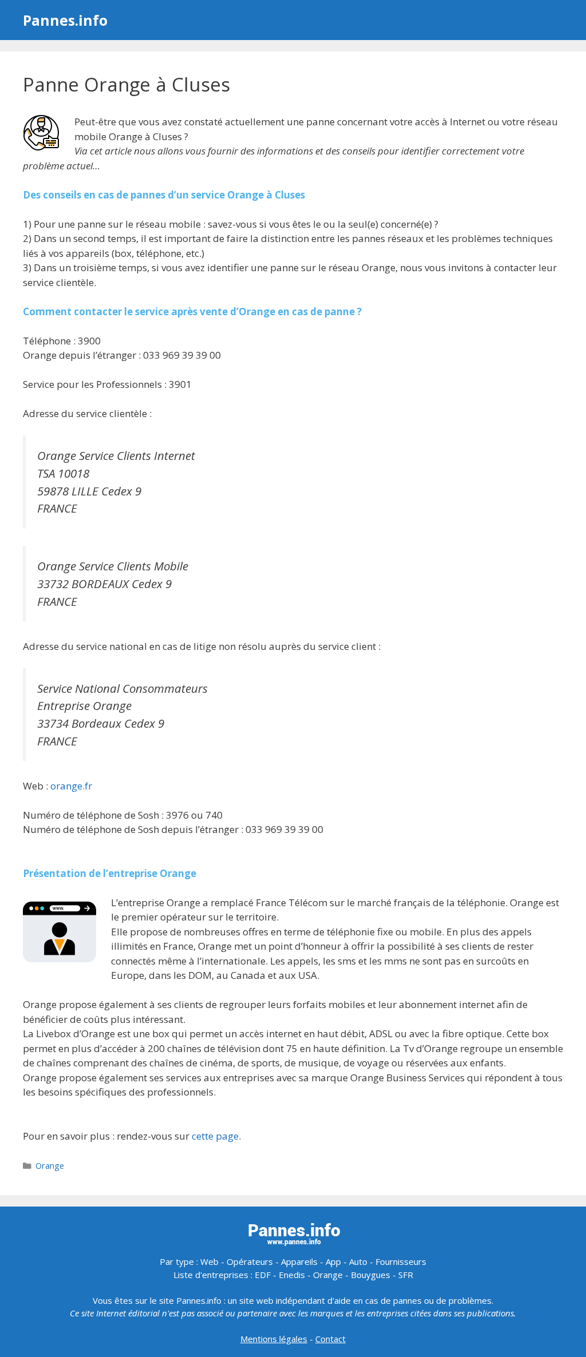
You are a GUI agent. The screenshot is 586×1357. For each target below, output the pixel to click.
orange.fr (71, 785)
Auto (358, 1261)
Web (209, 1261)
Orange (49, 1165)
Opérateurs (250, 1261)
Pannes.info (65, 20)
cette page (215, 1135)
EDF (263, 1274)
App (333, 1261)
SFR (405, 1274)
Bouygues (370, 1274)
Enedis (292, 1274)
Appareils (299, 1261)
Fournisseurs (400, 1261)
